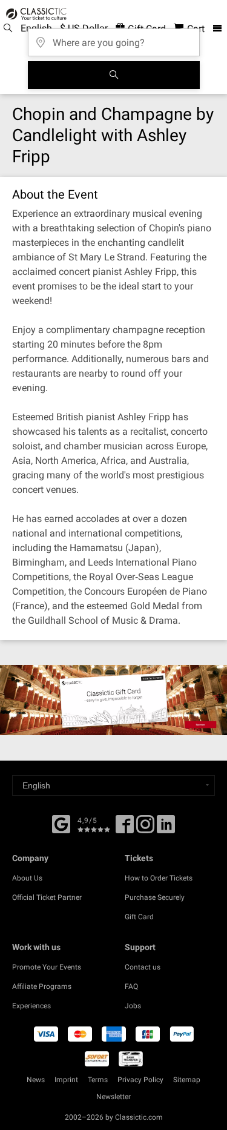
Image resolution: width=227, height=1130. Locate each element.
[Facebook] (61, 823)
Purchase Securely (155, 897)
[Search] (114, 75)
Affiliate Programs (41, 986)
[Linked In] (166, 828)
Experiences (31, 1006)
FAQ (131, 986)
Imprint (66, 1079)
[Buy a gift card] (113, 700)
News (36, 1079)
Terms (98, 1079)
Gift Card (139, 917)
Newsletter (113, 1096)
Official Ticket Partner (47, 897)
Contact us (142, 967)
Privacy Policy (140, 1079)
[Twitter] (145, 828)
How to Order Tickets (158, 878)
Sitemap (186, 1079)
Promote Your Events (46, 967)
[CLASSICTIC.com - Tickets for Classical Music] (34, 14)
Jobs (133, 1006)
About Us (27, 878)
